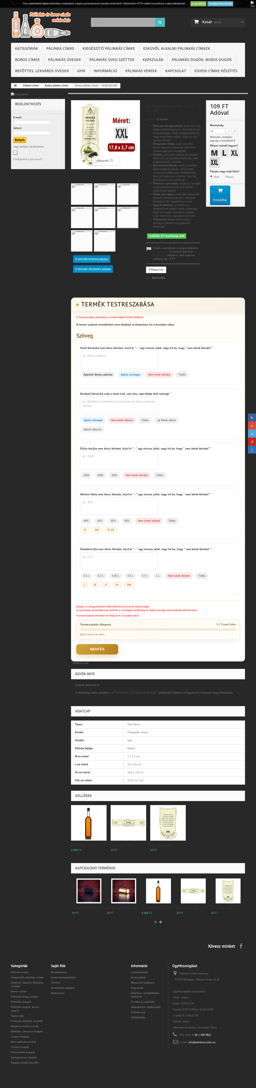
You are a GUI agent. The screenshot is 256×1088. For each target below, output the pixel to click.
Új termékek (138, 977)
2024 (114, 475)
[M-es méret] (215, 153)
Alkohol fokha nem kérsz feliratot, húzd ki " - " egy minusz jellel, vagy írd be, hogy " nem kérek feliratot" (145, 494)
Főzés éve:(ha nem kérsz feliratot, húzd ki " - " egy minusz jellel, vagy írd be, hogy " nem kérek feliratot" (145, 448)
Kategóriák (26, 48)
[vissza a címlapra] (15, 85)
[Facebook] (15, 153)
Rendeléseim (59, 972)
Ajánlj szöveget (130, 374)
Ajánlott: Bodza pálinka (98, 374)
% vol (110, 529)
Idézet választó (92, 429)
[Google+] (252, 426)
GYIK (81, 70)
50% (127, 520)
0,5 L (130, 575)
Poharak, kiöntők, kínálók (27, 1021)
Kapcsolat (175, 70)
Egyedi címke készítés (215, 70)
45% (113, 520)
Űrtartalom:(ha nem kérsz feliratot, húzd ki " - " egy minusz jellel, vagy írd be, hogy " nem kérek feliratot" (146, 549)
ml (117, 584)
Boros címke (27, 59)
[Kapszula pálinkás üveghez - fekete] (88, 890)
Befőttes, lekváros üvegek (42, 70)
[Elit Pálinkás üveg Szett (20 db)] (89, 823)
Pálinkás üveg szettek (111, 59)
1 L (158, 575)
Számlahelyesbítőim (63, 977)
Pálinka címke (60, 48)
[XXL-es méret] (215, 163)
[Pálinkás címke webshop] (48, 24)
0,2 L (101, 575)
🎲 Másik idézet (166, 420)
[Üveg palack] (38, 94)
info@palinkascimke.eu (201, 1042)
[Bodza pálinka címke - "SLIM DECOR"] (81, 194)
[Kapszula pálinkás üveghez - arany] (123, 890)
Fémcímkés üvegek (23, 1052)
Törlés (182, 374)
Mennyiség (216, 125)
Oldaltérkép (138, 1017)
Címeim (56, 982)
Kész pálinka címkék (23, 1041)
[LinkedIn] (252, 450)
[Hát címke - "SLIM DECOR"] (168, 823)
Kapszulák (153, 59)
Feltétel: (151, 119)
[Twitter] (252, 434)
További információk (220, 3)
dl (95, 584)
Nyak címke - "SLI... (122, 845)
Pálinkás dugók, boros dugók (202, 59)
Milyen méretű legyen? (224, 145)
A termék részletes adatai (93, 269)
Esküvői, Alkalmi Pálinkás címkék (176, 48)
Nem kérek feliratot (159, 374)
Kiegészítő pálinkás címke (109, 48)
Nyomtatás (158, 277)
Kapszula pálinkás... (85, 908)
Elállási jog (138, 1012)
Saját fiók (58, 965)
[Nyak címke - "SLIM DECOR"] (128, 823)
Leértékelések (139, 972)
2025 (100, 475)
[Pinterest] (252, 442)
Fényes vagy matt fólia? (225, 171)
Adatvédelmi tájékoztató (146, 1007)
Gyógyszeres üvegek (24, 1057)
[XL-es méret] (235, 153)
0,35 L (115, 575)
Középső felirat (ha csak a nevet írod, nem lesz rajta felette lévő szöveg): (125, 393)
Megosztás (157, 269)
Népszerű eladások (142, 982)
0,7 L (145, 575)
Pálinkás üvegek (64, 59)
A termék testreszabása (91, 259)
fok (97, 529)
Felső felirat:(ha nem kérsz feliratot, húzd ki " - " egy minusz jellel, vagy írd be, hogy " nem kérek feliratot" (146, 348)
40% (86, 520)
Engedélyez (198, 3)
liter (129, 584)
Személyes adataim (63, 987)
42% (99, 520)
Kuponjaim (58, 993)
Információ (105, 70)
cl (106, 584)
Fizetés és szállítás (142, 1001)
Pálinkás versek (141, 70)
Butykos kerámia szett (24, 1026)
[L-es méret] (225, 153)
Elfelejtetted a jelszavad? (27, 159)
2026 (86, 475)
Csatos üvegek (20, 1036)
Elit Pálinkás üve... (82, 845)
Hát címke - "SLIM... (162, 845)
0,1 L (86, 575)
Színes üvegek (20, 1047)
